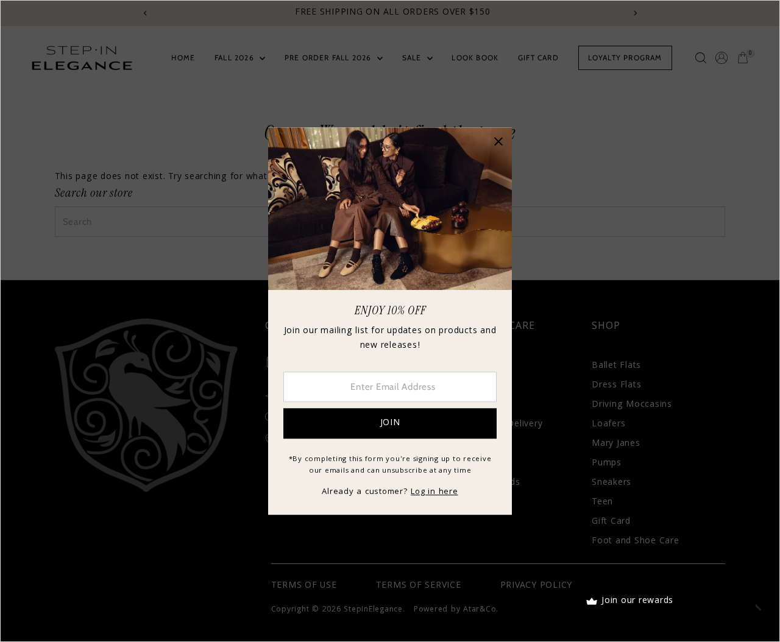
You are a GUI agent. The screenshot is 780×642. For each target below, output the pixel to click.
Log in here (434, 492)
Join (390, 423)
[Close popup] (498, 141)
